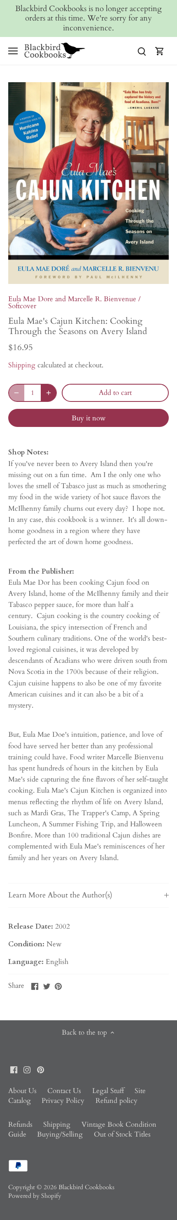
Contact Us (64, 1090)
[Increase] (48, 392)
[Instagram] (26, 1069)
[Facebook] (13, 1069)
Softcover (22, 306)
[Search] (142, 50)
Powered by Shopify (34, 1196)
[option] (88, 183)
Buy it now (89, 418)
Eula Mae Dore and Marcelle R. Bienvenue (72, 299)
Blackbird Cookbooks (86, 1187)
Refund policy (116, 1100)
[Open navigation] (13, 51)
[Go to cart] (160, 50)
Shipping (21, 365)
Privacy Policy (63, 1100)
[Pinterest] (40, 1069)
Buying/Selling (60, 1134)
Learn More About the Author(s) (60, 895)
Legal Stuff (108, 1090)
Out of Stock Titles (122, 1134)
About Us (22, 1090)
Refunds (20, 1124)
